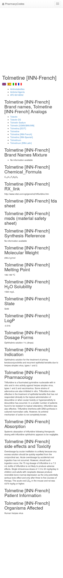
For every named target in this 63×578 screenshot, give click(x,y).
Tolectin (13, 116)
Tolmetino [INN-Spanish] (21, 137)
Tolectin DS (15, 119)
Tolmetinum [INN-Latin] (21, 143)
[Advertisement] (31, 40)
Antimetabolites (17, 89)
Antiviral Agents (17, 92)
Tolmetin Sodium (18, 122)
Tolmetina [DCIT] (18, 128)
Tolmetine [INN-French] (21, 134)
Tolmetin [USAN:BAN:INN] (22, 125)
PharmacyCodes (14, 4)
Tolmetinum (15, 140)
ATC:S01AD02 (16, 94)
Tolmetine (14, 131)
